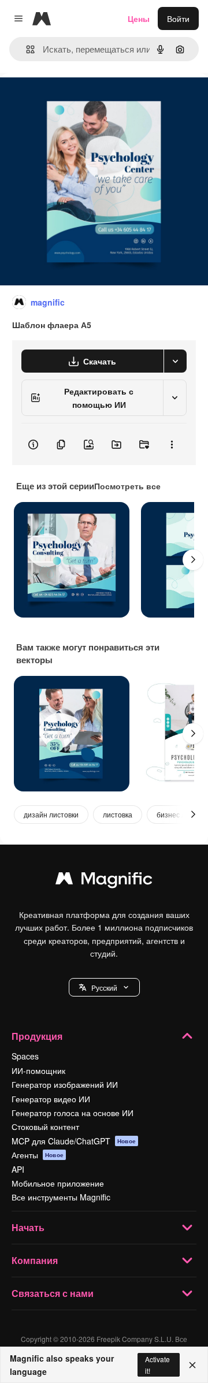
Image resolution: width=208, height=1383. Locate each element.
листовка (117, 814)
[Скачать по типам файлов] (175, 361)
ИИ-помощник (38, 1070)
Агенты (38, 1155)
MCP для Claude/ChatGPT (74, 1141)
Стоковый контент (45, 1126)
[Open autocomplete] (26, 49)
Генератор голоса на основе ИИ (72, 1112)
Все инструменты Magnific (61, 1197)
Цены (139, 18)
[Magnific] (104, 881)
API (18, 1169)
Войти (178, 18)
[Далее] (193, 560)
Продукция (37, 1036)
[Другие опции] (171, 444)
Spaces (25, 1056)
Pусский (104, 987)
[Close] (192, 1365)
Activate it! (157, 1364)
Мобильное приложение (58, 1183)
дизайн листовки (51, 814)
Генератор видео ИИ (51, 1099)
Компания (35, 1260)
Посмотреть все (127, 486)
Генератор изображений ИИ (65, 1084)
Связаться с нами (53, 1293)
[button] (104, 987)
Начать (28, 1227)
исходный (77, 99)
